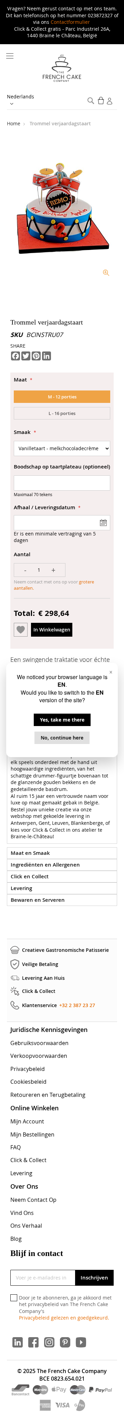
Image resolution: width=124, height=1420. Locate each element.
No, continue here (62, 737)
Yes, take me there (62, 719)
